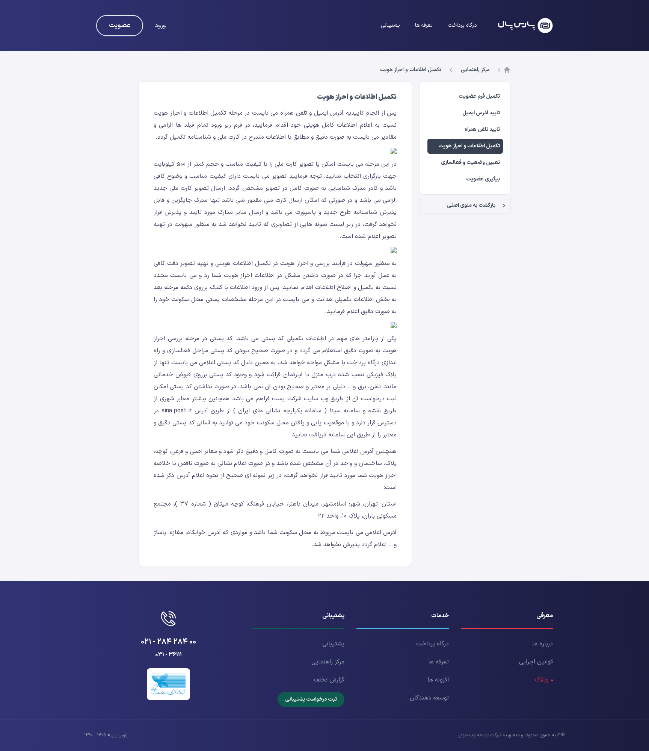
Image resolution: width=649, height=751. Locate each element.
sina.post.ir (176, 410)
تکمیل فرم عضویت (479, 96)
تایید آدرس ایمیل (481, 113)
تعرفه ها (424, 25)
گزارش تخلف (329, 679)
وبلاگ (541, 679)
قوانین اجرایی (536, 661)
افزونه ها (438, 679)
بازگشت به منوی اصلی (471, 205)
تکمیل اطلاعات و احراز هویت (410, 70)
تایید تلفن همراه (482, 129)
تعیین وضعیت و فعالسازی (470, 163)
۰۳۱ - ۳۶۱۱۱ (168, 654)
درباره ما (542, 643)
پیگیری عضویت (483, 179)
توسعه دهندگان (429, 698)
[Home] (525, 25)
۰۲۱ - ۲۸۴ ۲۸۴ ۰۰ (168, 642)
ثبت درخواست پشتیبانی (311, 699)
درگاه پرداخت (462, 25)
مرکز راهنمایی (475, 70)
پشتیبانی (390, 25)
